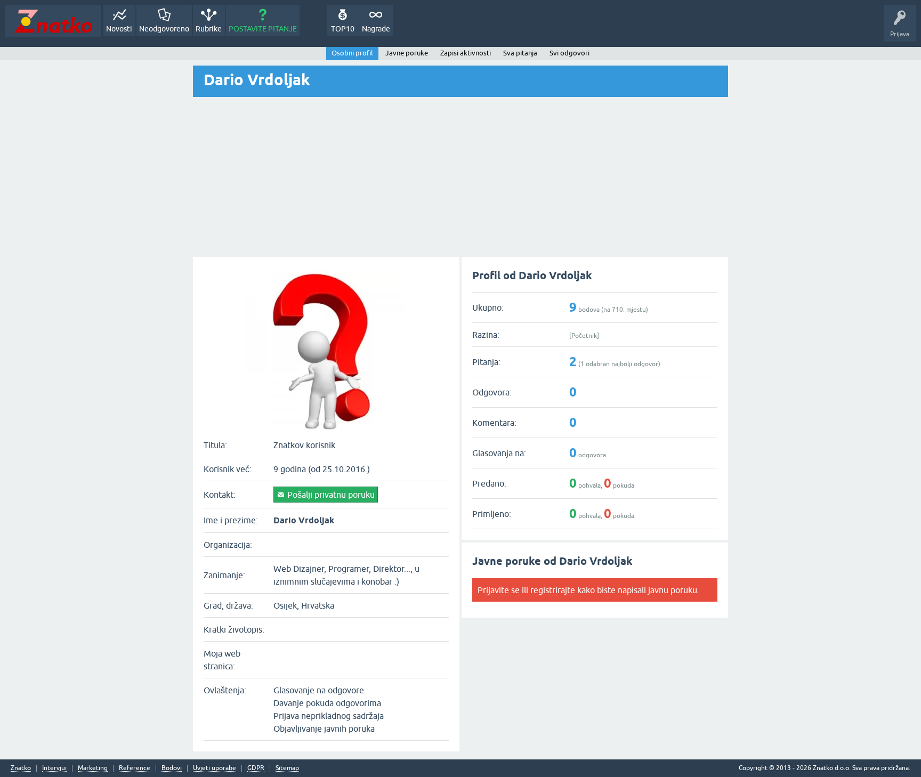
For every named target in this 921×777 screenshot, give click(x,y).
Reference (134, 768)
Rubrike (209, 29)
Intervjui (54, 768)
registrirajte (552, 590)
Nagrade (376, 29)
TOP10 (342, 29)
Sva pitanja (520, 53)
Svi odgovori (569, 53)
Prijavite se (499, 590)
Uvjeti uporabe (214, 768)
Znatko (21, 768)
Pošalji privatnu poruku (331, 494)
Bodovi (171, 768)
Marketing (93, 768)
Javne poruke (406, 53)
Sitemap (287, 768)
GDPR (255, 768)
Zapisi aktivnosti (465, 53)
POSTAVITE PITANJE (263, 29)
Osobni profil (352, 53)
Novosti (119, 29)
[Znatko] (53, 21)
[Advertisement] (460, 177)
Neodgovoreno (164, 29)
